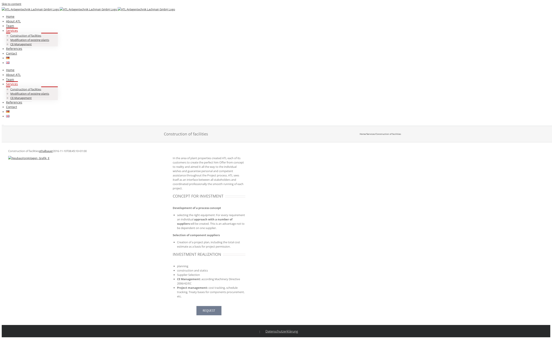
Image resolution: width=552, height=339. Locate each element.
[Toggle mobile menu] (3, 123)
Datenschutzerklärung (281, 331)
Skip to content (11, 4)
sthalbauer (46, 151)
